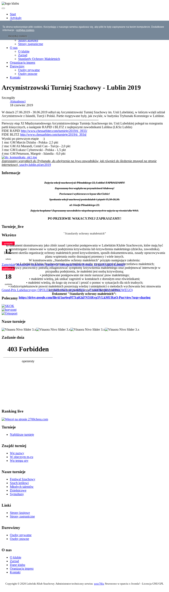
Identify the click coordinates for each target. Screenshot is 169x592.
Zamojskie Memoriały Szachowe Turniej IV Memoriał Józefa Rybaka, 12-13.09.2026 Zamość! (63, 264)
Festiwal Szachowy (22, 479)
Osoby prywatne (29, 70)
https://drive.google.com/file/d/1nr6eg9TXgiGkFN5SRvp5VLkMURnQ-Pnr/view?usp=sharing (84, 297)
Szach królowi (19, 483)
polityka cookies (25, 30)
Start (13, 14)
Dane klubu (17, 565)
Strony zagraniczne (30, 44)
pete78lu (99, 583)
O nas (14, 47)
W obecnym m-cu (21, 457)
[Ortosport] (9, 313)
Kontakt (15, 77)
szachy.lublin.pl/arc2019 (35, 164)
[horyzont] (9, 309)
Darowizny (17, 66)
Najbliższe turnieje (22, 434)
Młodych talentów (22, 486)
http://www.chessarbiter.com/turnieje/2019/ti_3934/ (53, 134)
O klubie (23, 51)
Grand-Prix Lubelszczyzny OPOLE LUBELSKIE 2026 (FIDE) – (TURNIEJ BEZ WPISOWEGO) (67, 290)
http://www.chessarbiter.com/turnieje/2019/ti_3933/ (54, 131)
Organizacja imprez (22, 62)
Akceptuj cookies (17, 36)
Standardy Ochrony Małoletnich (39, 59)
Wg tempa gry (19, 460)
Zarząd (22, 55)
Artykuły (16, 18)
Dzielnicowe (18, 490)
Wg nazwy (17, 453)
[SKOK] (8, 306)
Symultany (17, 494)
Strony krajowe (28, 40)
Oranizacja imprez (22, 568)
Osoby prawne (27, 73)
